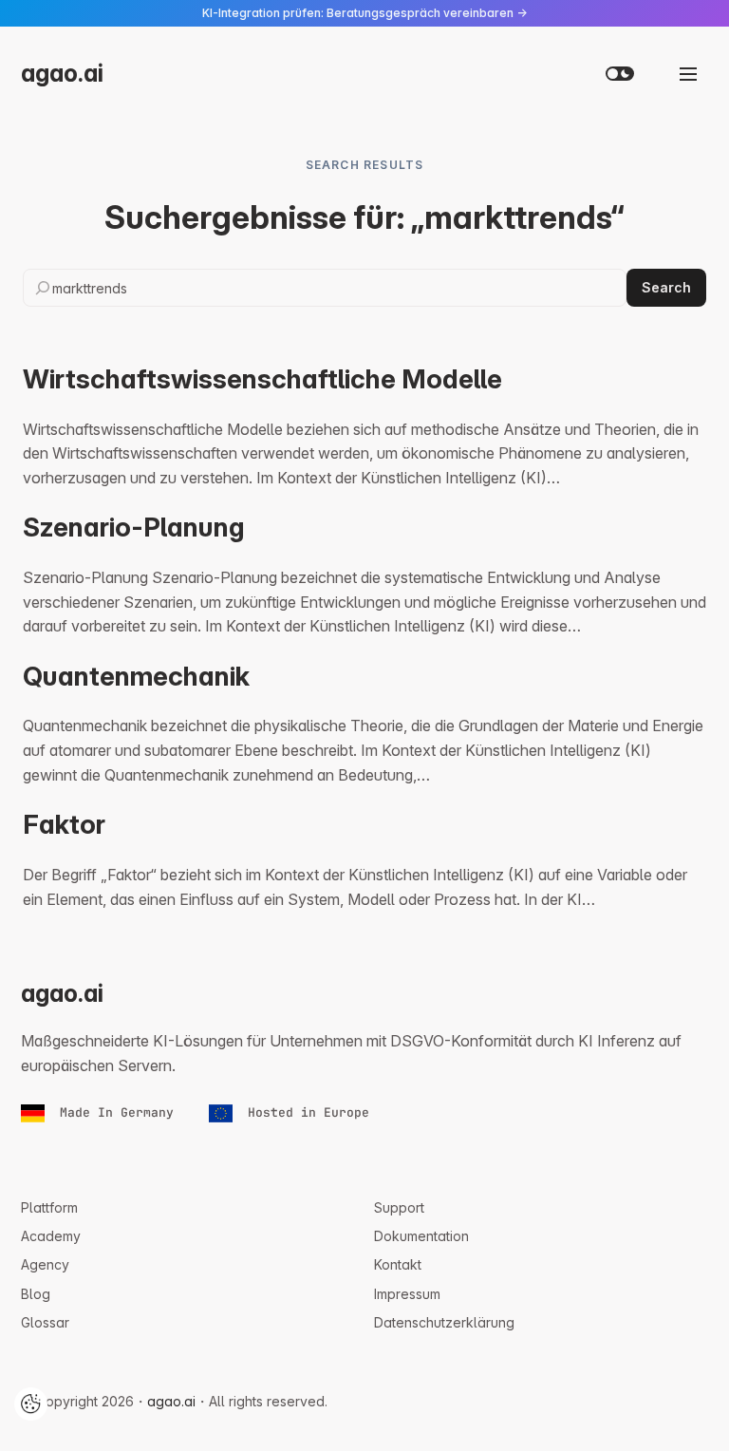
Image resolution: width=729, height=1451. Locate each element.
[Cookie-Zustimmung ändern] (30, 1404)
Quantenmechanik (136, 676)
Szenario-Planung (134, 527)
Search (666, 287)
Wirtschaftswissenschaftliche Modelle (262, 379)
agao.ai (62, 73)
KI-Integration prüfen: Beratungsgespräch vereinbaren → (364, 13)
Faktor (64, 824)
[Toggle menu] (688, 74)
